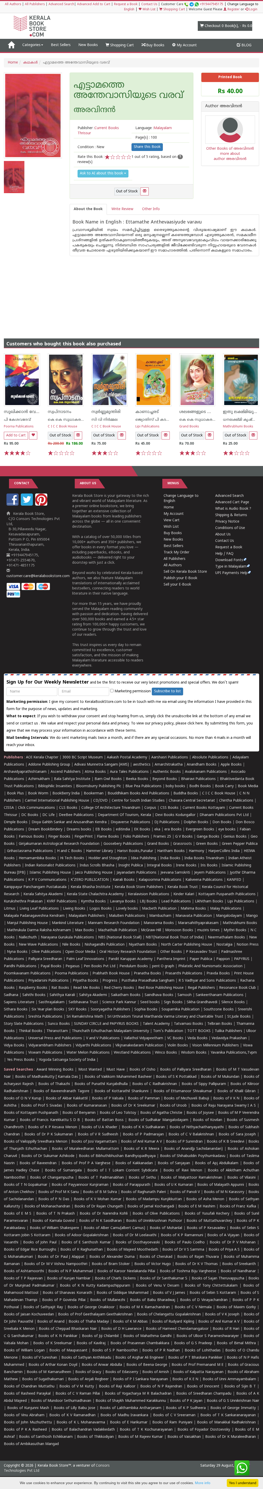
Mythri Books (235, 930)
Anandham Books (202, 765)
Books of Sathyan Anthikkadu (86, 1358)
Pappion (223, 959)
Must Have (115, 1070)
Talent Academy (156, 1024)
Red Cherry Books (119, 988)
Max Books (84, 930)
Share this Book (147, 147)
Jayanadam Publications (136, 873)
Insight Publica (130, 865)
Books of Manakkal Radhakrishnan (226, 1422)
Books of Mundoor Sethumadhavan (61, 1401)
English (129, 10)
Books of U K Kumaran (173, 1185)
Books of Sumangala (63, 1170)
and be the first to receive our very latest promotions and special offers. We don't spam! (122, 682)
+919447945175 (211, 4)
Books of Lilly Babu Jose (74, 1408)
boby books (175, 786)
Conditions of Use (230, 528)
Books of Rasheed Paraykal (27, 1394)
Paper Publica (201, 959)
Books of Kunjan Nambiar (69, 1278)
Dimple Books (15, 822)
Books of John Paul (40, 1242)
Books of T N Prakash (55, 1214)
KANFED (234, 880)
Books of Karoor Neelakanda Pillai (126, 1271)
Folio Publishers (136, 837)
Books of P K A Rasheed (25, 1430)
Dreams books (79, 829)
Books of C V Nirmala (193, 1307)
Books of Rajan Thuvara (198, 1257)
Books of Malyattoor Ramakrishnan (191, 1178)
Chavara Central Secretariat (192, 801)
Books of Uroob (173, 1106)
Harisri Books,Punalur (135, 851)
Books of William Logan (24, 1350)
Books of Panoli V (185, 1192)
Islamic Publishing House (50, 873)
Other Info (151, 209)
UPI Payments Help (231, 573)
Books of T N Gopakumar (25, 1185)
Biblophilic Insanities (55, 786)
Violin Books (177, 1045)
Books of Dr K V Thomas (196, 1264)
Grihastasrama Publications (30, 851)
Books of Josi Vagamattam (94, 1142)
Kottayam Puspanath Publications (227, 894)
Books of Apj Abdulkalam (216, 1163)
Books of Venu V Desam (157, 1286)
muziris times (208, 930)
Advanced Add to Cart (93, 4)
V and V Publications (103, 1038)
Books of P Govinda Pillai (63, 1300)
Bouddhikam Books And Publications (138, 793)
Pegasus (72, 966)
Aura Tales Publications (129, 772)
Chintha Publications (236, 801)
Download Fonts (229, 560)
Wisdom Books (193, 1053)
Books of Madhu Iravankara (124, 1415)
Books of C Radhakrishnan (154, 1084)
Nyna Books (17, 952)
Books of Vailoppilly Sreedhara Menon (35, 1142)
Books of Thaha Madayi (89, 1322)
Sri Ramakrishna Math (85, 1017)
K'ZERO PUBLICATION (90, 880)
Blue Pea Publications (143, 786)
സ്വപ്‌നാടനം (59, 412)
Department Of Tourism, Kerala (124, 815)
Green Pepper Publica (240, 844)
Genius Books (235, 837)
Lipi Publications (147, 427)
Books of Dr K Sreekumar (133, 1106)
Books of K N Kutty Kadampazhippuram (95, 1286)
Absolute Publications (210, 757)
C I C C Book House (62, 427)
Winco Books (166, 1053)
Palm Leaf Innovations (85, 959)
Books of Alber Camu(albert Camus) (114, 1228)
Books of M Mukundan (220, 1077)
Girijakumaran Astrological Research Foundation (59, 844)
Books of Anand (50, 1322)
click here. (196, 723)
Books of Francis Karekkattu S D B (50, 1120)
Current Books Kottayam (204, 808)
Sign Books (173, 1002)
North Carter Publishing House (186, 945)
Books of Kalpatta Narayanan (198, 1372)
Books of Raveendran (38, 1163)
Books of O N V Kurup (22, 1098)
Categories (31, 45)
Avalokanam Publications (206, 772)
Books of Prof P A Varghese (86, 1163)
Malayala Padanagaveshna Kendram (34, 916)
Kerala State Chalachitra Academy (95, 894)
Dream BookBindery (45, 829)
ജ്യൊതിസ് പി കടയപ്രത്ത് (158, 420)
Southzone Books (219, 1009)
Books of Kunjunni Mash (28, 1408)
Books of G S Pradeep (193, 1343)
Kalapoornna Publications (160, 880)
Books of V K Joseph (222, 1314)
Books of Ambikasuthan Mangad (31, 1444)
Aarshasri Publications (169, 757)
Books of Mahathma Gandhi (147, 1336)
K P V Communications (47, 880)
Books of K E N (185, 1379)
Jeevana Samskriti (175, 873)
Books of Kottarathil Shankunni (121, 1091)
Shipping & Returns (231, 515)
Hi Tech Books (72, 858)
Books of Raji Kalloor (117, 1386)
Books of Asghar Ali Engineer (139, 1358)
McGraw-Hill (151, 930)
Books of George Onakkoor (91, 1307)
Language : (153, 128)
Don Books (221, 822)
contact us (29, 723)
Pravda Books (218, 973)
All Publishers (35, 4)
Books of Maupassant (68, 1350)
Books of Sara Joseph (237, 1134)
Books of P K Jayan (186, 1401)
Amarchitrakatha (169, 765)
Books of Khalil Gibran (236, 1091)
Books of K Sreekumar (52, 1343)
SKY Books (77, 1009)
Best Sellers (61, 45)
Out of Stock (127, 191)
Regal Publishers (201, 988)
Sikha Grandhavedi (202, 1002)
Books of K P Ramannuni (182, 1235)
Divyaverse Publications (130, 822)
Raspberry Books (33, 988)
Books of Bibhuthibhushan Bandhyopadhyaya (117, 1156)
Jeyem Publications (210, 873)
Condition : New (91, 147)
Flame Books (108, 837)
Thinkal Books (30, 1031)
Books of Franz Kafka (238, 1206)
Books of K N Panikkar (57, 1336)
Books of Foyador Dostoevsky (203, 1430)
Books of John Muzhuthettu (28, 1422)
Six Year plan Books (48, 1009)
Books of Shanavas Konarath (67, 1293)
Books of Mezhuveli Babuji (186, 1098)
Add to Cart (16, 435)
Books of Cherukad (155, 1257)
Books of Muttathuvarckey (209, 1221)
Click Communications (36, 808)
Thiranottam (57, 1031)
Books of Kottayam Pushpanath (31, 1113)
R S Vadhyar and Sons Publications (207, 981)
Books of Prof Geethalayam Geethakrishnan (95, 1314)
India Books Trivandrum (204, 858)
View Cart (172, 520)
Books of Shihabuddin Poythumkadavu (192, 1156)
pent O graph (163, 966)
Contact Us (149, 4)
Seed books (150, 1002)
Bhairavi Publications (198, 779)
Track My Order (176, 552)
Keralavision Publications (148, 894)
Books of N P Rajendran (161, 1386)
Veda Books (197, 1038)
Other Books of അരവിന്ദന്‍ (230, 149)
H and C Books (69, 851)
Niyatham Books (143, 945)
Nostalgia (224, 945)
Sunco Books (59, 1024)
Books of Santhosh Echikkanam (46, 1437)
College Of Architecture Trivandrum (110, 808)
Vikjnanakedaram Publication (139, 1045)
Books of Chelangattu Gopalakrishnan (169, 1314)
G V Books (184, 837)
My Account (186, 45)
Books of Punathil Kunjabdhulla (101, 1084)
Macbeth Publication (159, 909)
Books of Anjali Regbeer (88, 1379)
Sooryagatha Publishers (110, 1009)
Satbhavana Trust (83, 1002)
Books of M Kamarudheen (49, 1372)
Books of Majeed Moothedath (132, 1250)
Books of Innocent (203, 1386)
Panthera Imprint (171, 959)
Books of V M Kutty (76, 1386)
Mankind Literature (68, 923)
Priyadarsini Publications (48, 981)
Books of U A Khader (99, 1127)
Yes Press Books (21, 1060)
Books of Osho (142, 1070)
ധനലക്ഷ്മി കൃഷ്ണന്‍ (242, 420)
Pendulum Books (133, 966)
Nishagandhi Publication (104, 945)
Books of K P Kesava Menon (52, 1127)
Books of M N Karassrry (224, 1192)
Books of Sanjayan (174, 1163)
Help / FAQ (224, 554)
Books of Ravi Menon (182, 1170)
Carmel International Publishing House (57, 801)
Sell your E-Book (177, 584)
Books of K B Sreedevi (225, 1142)
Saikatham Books (125, 995)
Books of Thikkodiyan (95, 1437)
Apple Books (231, 765)
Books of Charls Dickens (115, 1278)
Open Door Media (80, 952)
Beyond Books (164, 779)
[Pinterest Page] (42, 505)
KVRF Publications (62, 901)
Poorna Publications (19, 427)
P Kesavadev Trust (201, 952)
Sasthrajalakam (51, 1002)
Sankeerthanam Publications (219, 995)
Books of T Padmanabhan (101, 1178)
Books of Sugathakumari (43, 1379)
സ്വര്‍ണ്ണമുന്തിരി (105, 412)
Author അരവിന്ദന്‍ (223, 106)
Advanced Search (61, 4)
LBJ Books (148, 901)
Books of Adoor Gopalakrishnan (81, 1235)
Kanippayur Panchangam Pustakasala (35, 887)
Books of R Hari (226, 1329)
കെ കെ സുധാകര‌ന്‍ (66, 420)
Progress (109, 981)
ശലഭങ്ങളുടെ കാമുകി (201, 412)
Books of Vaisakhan (184, 1437)
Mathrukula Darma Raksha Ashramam (39, 930)
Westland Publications (133, 1053)
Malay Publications (225, 909)
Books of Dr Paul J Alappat (61, 1257)
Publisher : (98, 131)
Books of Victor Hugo (152, 1264)
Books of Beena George (146, 1365)
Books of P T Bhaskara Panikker (195, 1358)
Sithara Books (15, 1009)
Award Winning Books (54, 1070)
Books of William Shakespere (54, 1228)
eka (157, 829)
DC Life (48, 815)
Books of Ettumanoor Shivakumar (183, 1091)
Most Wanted (90, 1070)
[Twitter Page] (27, 505)
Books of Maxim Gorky (236, 1307)
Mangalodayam (229, 916)
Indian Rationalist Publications (50, 865)
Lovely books (127, 909)
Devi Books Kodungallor (175, 815)
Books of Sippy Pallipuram (204, 1084)
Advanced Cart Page (232, 502)
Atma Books (95, 772)
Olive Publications (46, 952)
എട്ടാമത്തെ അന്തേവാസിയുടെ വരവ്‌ (128, 90)
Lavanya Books (123, 901)
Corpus (150, 808)
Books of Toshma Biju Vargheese (188, 1271)
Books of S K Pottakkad (176, 1077)
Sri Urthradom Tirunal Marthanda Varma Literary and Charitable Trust (165, 1017)
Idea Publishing (143, 858)
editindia (123, 829)
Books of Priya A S (224, 1250)
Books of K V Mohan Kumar (97, 1199)
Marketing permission (132, 691)
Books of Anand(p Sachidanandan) (193, 1149)
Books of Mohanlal (166, 1228)
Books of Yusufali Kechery (207, 1214)
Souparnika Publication (181, 1009)
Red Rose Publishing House (161, 988)
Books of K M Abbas (130, 1322)
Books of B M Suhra (100, 1192)
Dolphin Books (196, 822)
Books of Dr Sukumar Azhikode (47, 1156)
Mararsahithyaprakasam (198, 923)
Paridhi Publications (20, 966)
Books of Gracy (88, 1372)
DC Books (29, 815)
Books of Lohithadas (203, 1350)
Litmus (9, 909)
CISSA (9, 808)
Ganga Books (208, 837)
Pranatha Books (147, 973)
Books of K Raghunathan (81, 1250)
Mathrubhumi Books (238, 427)
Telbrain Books (219, 1024)
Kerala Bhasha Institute (90, 887)
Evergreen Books (200, 829)
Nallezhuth (28, 937)
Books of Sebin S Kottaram (213, 1293)
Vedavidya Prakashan (229, 1038)
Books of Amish (155, 1372)
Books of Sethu (142, 1178)
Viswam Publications (45, 1053)
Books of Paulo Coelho (185, 1242)
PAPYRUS (241, 959)
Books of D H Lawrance (121, 1329)
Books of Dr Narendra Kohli (104, 1214)
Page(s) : (146, 138)
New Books (88, 45)
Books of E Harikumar (129, 1422)
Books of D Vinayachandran (204, 1300)
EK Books (142, 829)
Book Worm (38, 793)
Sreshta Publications (45, 1017)
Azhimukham (39, 779)
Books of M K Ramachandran (144, 1307)
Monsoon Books (179, 930)
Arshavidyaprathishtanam (25, 772)
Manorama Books (159, 923)
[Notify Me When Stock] (144, 191)
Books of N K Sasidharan (100, 1221)
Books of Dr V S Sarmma (183, 1250)
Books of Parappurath (131, 1185)
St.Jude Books (239, 1017)
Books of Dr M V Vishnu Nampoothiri (55, 1264)
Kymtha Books (93, 901)
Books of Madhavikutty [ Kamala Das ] (47, 1077)
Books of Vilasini (241, 1178)
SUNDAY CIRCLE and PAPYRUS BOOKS (106, 1024)
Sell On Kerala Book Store (185, 572)
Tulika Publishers (228, 1031)
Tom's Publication (168, 1031)
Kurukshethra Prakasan (23, 901)
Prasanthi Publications (183, 973)
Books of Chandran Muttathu (29, 1386)
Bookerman (94, 793)
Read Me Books (86, 988)
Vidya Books (14, 1045)
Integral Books (159, 865)
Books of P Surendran (184, 1142)
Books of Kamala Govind (53, 1221)
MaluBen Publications (127, 916)
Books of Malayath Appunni (220, 1185)
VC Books (175, 1038)
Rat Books (60, 988)
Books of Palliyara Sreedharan (185, 1070)
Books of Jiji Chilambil (100, 1336)
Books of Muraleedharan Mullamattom (85, 1149)
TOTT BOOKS (199, 1031)
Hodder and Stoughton (107, 858)
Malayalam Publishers (87, 916)
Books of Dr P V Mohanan (233, 1242)
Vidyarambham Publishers (50, 1045)
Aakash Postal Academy (127, 757)
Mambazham (160, 916)
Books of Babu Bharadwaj (152, 1300)
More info (202, 1483)
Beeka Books (137, 779)
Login (252, 10)
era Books (173, 829)
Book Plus (15, 793)
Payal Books (51, 966)
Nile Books (71, 945)
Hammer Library (99, 851)
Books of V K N (226, 1098)
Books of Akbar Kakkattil (67, 1098)
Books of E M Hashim (196, 1206)
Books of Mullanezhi (107, 1300)
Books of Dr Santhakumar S (163, 1278)
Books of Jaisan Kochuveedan (29, 1314)
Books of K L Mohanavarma (81, 1422)
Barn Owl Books (108, 779)
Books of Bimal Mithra (236, 1343)
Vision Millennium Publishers (215, 1045)
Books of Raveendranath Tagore (61, 1091)
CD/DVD (100, 801)
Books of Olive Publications (156, 1214)
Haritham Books (171, 851)
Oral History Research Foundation (127, 952)
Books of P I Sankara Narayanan (140, 1379)
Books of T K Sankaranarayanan (228, 1415)
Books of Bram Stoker (111, 1264)
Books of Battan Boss (104, 1120)
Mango (252, 916)
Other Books (171, 952)
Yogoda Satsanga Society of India (67, 1060)
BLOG (245, 45)
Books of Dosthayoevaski (138, 1242)
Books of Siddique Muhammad (122, 1293)
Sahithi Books (33, 995)
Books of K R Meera (141, 1149)
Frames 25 (162, 837)
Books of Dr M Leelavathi (134, 1235)
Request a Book (125, 4)
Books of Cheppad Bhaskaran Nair (68, 1329)
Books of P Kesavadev (206, 1228)
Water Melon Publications (88, 1053)
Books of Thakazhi (54, 1084)
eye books (227, 829)
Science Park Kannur (119, 1002)
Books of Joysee (200, 1113)
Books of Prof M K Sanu (58, 1192)
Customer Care (192, 4)
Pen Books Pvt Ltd (99, 966)
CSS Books (169, 808)
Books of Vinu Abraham (24, 1415)
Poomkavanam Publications (27, 973)
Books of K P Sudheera (186, 1408)
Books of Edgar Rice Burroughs (30, 1250)
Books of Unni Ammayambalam (229, 1379)
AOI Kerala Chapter (42, 757)
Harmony (196, 851)
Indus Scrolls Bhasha (97, 865)
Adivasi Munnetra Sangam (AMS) (101, 765)
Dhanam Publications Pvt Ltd (224, 815)
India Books (170, 858)
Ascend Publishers (66, 772)
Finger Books (59, 837)
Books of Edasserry (121, 1372)
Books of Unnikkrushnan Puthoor (154, 1221)
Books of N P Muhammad (70, 1271)
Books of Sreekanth (239, 1264)
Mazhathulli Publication (117, 930)
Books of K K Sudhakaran (143, 1127)
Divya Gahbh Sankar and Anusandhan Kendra (69, 822)
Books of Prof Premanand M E (197, 1365)
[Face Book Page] (13, 505)
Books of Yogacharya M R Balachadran (138, 1394)
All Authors (13, 4)
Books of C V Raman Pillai (77, 1394)
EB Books (103, 829)
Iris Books (209, 865)
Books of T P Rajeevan (23, 1278)
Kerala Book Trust (182, 887)
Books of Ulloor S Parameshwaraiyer (207, 1336)
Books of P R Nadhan (161, 1350)
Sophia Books (145, 1009)
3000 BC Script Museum (82, 757)
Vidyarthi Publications (93, 1045)
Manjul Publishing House (27, 923)
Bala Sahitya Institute (72, 779)
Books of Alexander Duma (112, 1257)
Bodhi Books (200, 786)
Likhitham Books (209, 901)
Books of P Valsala (108, 1098)
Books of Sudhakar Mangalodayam (158, 1120)
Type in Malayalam (231, 566)
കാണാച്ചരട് (147, 412)
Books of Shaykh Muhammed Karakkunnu (131, 1401)
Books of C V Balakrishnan (191, 1134)
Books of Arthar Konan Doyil (53, 1365)
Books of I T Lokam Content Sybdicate (122, 1170)
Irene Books (186, 865)
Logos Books (100, 909)
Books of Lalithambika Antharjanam (130, 1408)
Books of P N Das (53, 1199)
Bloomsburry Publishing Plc (98, 786)
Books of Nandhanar (238, 1271)
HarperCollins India (224, 851)
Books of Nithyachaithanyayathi (197, 1127)
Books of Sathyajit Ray (43, 1307)
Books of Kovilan (207, 1120)
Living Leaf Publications (39, 909)
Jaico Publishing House (93, 873)
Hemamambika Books (37, 858)
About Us (223, 534)
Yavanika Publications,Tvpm (234, 1053)
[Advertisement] (131, 292)
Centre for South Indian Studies (138, 801)
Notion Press (248, 945)
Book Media (248, 786)
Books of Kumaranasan (87, 1106)
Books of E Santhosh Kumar (85, 1242)
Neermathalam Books (226, 937)
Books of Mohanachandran (47, 1206)
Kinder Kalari (183, 894)
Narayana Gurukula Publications (67, 937)
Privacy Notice (227, 521)
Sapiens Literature (19, 1002)
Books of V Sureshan (39, 1358)
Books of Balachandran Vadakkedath (83, 1430)
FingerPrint (83, 837)
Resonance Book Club (237, 988)
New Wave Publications (38, 945)
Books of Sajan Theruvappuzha (218, 1278)
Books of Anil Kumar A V (141, 1142)
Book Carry (224, 786)
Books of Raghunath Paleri (143, 1192)
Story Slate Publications (24, 1024)
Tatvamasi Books (188, 1024)
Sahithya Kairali (62, 995)
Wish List (148, 10)
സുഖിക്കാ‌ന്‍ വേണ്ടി (23, 412)
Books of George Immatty (233, 1408)
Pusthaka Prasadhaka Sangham (147, 981)
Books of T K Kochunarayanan (146, 1430)
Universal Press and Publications (55, 1038)
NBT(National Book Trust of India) (175, 937)
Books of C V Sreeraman (174, 1415)
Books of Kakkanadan (134, 1163)
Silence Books (233, 1002)
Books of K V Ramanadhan (72, 1415)
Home (13, 62)
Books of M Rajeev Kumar (140, 1437)
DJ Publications (167, 822)
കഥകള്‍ (30, 62)
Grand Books (189, 427)
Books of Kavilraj (91, 1343)
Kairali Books (124, 880)
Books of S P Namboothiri (115, 1350)
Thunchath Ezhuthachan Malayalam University (110, 1031)
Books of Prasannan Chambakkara (139, 1343)
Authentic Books (167, 772)
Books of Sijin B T (240, 1386)
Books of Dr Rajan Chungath (98, 1206)
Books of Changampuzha (51, 1178)
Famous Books (31, 837)
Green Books (207, 844)
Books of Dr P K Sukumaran (48, 1134)
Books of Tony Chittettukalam (211, 1286)
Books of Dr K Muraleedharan (230, 1437)
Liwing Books (74, 909)
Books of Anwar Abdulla (102, 1365)
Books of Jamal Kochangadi (150, 1206)
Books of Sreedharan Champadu (203, 1394)
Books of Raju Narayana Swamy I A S (223, 1106)
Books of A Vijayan (223, 1235)
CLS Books (68, 808)
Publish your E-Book (180, 578)
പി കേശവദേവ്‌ (17, 420)
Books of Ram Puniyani (172, 1422)
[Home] (11, 45)
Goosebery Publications (123, 844)
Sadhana (11, 995)
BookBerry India (66, 793)
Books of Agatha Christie (161, 1113)
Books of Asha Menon (205, 1199)
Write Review (122, 209)
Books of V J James (169, 1293)
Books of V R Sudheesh (98, 1134)
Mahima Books (193, 909)
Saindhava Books (159, 995)
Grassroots (182, 844)
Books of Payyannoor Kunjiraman (80, 1185)
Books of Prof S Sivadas (41, 1106)
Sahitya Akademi (93, 995)
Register (233, 10)
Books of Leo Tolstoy (118, 1113)
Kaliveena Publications (204, 880)
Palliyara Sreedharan (45, 959)
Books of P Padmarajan (143, 1134)
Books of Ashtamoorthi (24, 1271)
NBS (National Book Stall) (120, 937)
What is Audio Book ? (233, 509)
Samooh (184, 995)
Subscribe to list (167, 691)
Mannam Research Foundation (113, 923)
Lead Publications (176, 901)
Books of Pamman (144, 1098)
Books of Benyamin (79, 1113)
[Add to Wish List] (33, 435)
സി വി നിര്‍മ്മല (104, 420)
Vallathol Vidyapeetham (143, 1038)
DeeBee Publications (76, 815)
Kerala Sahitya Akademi (43, 894)
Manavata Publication (193, 916)
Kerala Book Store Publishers (139, 887)
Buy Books (154, 45)
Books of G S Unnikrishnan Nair (233, 1401)
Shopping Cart (173, 10)
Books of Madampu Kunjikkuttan (154, 1199)
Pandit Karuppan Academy (130, 959)
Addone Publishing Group (49, 765)
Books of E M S (17, 1214)
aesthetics (142, 765)
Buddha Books (185, 793)
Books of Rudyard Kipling (173, 1322)
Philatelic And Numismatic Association (210, 966)
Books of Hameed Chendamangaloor (177, 1329)
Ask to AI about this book (102, 173)
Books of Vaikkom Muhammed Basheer (118, 1077)
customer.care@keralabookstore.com (38, 576)
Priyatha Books (85, 981)
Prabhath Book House (111, 973)
